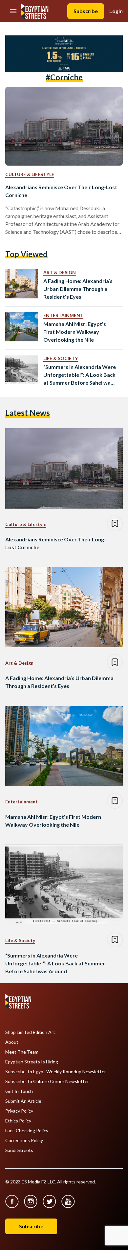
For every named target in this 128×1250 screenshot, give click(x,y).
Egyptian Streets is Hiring (31, 1061)
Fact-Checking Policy (26, 1130)
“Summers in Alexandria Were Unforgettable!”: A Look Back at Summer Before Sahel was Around (79, 375)
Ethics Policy (18, 1120)
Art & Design (59, 272)
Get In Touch (19, 1091)
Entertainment (63, 315)
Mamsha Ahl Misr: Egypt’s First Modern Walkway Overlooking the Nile (74, 332)
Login (116, 11)
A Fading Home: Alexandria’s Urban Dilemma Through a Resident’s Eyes (78, 289)
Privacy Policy (19, 1111)
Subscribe (86, 11)
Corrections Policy (24, 1140)
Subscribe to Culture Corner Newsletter (47, 1081)
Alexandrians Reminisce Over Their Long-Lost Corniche (61, 191)
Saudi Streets (19, 1150)
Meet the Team (21, 1052)
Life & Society (60, 358)
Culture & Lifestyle (29, 174)
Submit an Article (23, 1101)
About (11, 1042)
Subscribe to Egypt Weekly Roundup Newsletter (55, 1071)
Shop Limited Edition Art (30, 1032)
